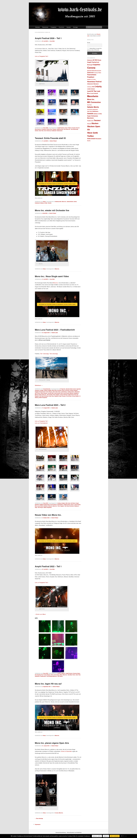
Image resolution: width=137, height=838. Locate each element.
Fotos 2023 (45, 503)
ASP (98, 62)
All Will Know (97, 60)
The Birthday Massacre (51, 676)
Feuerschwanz (91, 75)
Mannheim (92, 96)
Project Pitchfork (64, 394)
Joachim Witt (51, 393)
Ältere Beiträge (39, 818)
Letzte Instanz (57, 393)
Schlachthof (95, 109)
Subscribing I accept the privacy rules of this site (94, 49)
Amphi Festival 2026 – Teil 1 (48, 38)
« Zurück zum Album (40, 614)
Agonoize (79, 389)
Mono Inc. (68, 129)
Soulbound (53, 130)
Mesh (40, 394)
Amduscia (37, 390)
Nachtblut (70, 674)
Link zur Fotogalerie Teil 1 (41, 421)
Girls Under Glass (57, 391)
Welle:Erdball (91, 138)
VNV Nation (60, 676)
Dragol (71, 390)
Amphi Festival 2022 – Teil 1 (48, 566)
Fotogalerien (53, 27)
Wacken (94, 123)
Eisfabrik (75, 390)
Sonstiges (75, 27)
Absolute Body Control (71, 389)
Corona (56, 813)
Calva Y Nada (68, 128)
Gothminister (64, 391)
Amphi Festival (60, 128)
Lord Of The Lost (93, 91)
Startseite (37, 27)
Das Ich (78, 128)
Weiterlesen (38, 385)
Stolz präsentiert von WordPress (74, 832)
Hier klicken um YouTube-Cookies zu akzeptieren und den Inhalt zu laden (57, 183)
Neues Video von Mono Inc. (48, 514)
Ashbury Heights (48, 390)
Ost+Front (89, 105)
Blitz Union (54, 390)
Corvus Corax (91, 70)
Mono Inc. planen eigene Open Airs (52, 742)
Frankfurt (90, 77)
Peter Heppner (56, 394)
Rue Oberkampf (74, 129)
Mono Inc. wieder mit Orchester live (52, 210)
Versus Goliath (75, 396)
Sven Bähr (52, 41)
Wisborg (37, 397)
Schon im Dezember (66, 751)
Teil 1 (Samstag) (44, 353)
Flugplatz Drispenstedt (40, 391)
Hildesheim (77, 391)
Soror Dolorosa (47, 130)
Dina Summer (38, 129)
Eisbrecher (90, 72)
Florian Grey (49, 129)
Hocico (38, 393)
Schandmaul (89, 109)
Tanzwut (49, 203)
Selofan (36, 130)
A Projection (62, 389)
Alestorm (89, 60)
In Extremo (89, 86)
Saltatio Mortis (70, 201)
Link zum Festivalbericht (41, 423)
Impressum (37, 824)
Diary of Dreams (66, 390)
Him (36, 393)
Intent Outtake (44, 393)
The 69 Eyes (69, 396)
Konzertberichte (46, 389)
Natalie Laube (55, 332)
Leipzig (98, 86)
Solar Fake (41, 130)
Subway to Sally (43, 203)
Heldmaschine (60, 129)
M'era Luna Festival (65, 393)
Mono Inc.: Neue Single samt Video (52, 276)
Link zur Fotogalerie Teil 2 (41, 56)
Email (88, 42)
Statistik (90, 113)
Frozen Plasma (49, 391)
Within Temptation (43, 397)
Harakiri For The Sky (91, 79)
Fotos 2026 (45, 128)
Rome (74, 674)
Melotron (37, 394)
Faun (100, 72)
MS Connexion (94, 102)
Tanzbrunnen (59, 130)
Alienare (63, 673)
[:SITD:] (59, 673)
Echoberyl (44, 129)
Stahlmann (37, 676)
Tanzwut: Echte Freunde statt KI (50, 138)
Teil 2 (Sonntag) (54, 353)
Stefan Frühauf (53, 141)
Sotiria (75, 201)
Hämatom (96, 84)
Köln (65, 129)
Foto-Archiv (61, 27)
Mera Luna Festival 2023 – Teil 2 (50, 404)
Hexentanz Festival (94, 81)
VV (79, 396)
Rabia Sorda (71, 394)
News (44, 201)
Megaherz (76, 393)
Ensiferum (96, 72)
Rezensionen (45, 27)
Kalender (69, 27)
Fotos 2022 (45, 673)
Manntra (72, 393)
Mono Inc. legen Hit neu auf (48, 683)
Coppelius (96, 64)
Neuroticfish (50, 394)
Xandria (88, 140)
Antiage (41, 390)
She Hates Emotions (44, 396)
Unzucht (89, 123)
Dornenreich (98, 70)
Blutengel (89, 64)
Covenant (73, 128)
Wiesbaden (98, 138)
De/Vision (59, 390)
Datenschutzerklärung (61, 832)
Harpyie (54, 129)
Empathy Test (40, 674)
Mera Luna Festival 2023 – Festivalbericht (55, 329)
